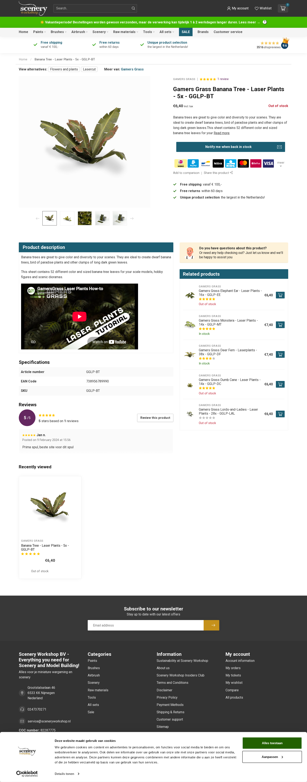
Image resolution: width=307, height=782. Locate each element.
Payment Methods (170, 705)
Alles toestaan (272, 743)
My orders (233, 668)
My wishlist (234, 683)
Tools (147, 32)
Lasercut (89, 69)
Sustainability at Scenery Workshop (182, 661)
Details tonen (64, 774)
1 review (223, 79)
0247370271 (37, 709)
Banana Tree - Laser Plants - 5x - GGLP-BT (64, 59)
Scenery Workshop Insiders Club (180, 675)
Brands (203, 32)
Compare (232, 690)
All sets (165, 32)
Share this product (217, 173)
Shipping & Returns (170, 712)
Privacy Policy (167, 697)
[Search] (133, 8)
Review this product (155, 418)
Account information (240, 661)
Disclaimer (164, 690)
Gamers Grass (132, 69)
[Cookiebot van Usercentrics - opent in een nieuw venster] (27, 774)
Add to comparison (186, 173)
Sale (186, 32)
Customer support (170, 719)
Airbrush (78, 32)
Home (23, 32)
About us (163, 668)
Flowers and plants (64, 69)
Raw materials (124, 32)
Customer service (228, 32)
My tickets (233, 675)
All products (234, 697)
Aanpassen (270, 756)
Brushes (57, 32)
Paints (38, 32)
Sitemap (163, 727)
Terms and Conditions (172, 683)
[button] (238, 8)
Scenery (99, 32)
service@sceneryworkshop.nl (49, 721)
